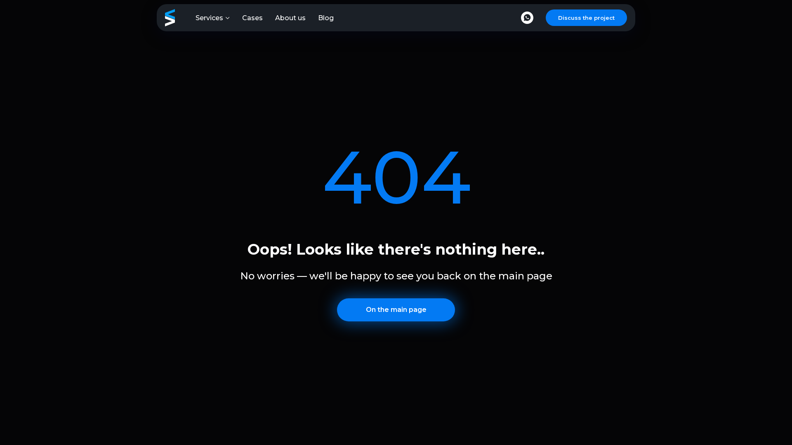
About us (290, 18)
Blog (326, 18)
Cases (252, 18)
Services (209, 18)
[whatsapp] (527, 18)
